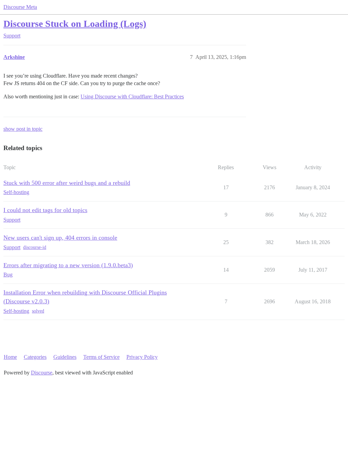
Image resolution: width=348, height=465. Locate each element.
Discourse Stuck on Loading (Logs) (74, 23)
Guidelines (64, 357)
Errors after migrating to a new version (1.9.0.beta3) (68, 265)
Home (10, 357)
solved (38, 311)
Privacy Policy (142, 357)
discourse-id (34, 247)
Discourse (41, 372)
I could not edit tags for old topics (45, 210)
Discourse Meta (20, 7)
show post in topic (22, 129)
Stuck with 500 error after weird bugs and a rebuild (66, 182)
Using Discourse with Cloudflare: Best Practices (132, 96)
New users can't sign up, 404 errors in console (60, 237)
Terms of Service (101, 357)
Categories (35, 357)
